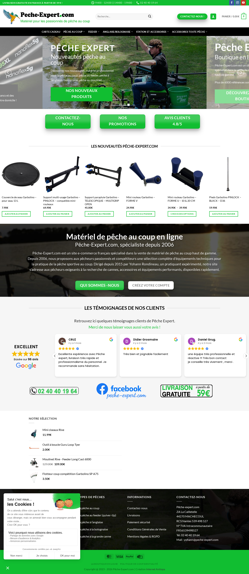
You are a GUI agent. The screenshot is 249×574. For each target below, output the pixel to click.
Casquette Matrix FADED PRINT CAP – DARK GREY (191, 199)
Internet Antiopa (155, 569)
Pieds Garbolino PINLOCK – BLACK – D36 (64, 199)
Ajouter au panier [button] (104, 214)
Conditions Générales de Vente (146, 529)
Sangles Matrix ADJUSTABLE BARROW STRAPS (106, 199)
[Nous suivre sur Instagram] (237, 2)
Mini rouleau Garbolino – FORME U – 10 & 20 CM (21, 199)
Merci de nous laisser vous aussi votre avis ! (124, 327)
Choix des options (20, 214)
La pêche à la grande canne (94, 536)
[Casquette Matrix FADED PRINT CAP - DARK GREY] (192, 174)
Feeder (92, 31)
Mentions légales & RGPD (143, 536)
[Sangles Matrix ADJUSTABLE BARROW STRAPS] (108, 174)
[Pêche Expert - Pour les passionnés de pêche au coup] (46, 16)
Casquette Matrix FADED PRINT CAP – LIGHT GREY (149, 199)
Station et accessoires (151, 31)
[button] (234, 16)
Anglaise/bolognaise (117, 31)
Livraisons (133, 515)
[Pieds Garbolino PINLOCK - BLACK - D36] (67, 174)
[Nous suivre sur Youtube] (243, 2)
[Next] (241, 72)
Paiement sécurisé (138, 522)
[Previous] (8, 72)
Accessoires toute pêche (188, 31)
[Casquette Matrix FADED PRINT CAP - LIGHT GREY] (150, 174)
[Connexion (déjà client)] (213, 17)
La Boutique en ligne (104, 564)
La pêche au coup (88, 508)
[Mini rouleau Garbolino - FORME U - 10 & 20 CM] (25, 174)
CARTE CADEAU (51, 31)
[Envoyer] (150, 17)
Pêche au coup (72, 31)
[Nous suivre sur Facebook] (231, 2)
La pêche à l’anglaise (90, 522)
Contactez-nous (137, 508)
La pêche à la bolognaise (93, 529)
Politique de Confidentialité (139, 564)
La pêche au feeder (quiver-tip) (97, 515)
